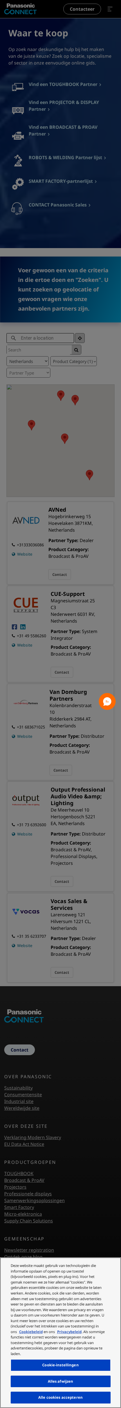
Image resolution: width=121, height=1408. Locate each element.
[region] (60, 1332)
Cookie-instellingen (60, 1364)
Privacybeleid (69, 1331)
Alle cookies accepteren (60, 1397)
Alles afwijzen (60, 1381)
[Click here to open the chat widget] (107, 701)
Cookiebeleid (31, 1331)
